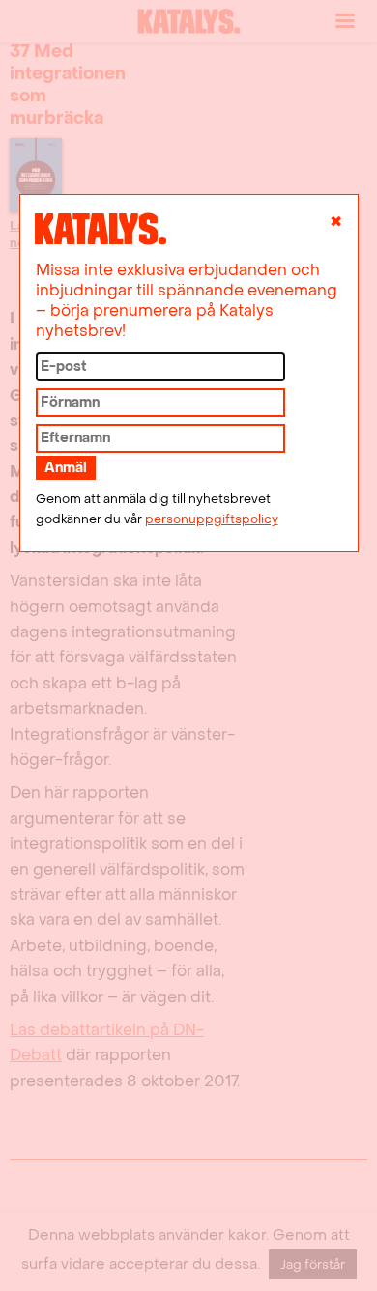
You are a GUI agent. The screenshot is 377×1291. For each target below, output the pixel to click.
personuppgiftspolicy (211, 519)
